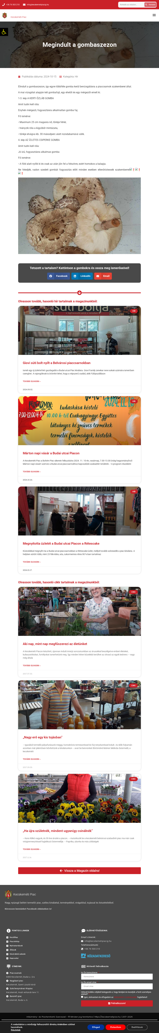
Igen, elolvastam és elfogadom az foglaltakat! (115, 997)
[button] (154, 15)
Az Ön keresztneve (89, 973)
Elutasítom (115, 1027)
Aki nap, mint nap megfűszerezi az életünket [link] (55, 644)
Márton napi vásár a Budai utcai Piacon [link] (51, 453)
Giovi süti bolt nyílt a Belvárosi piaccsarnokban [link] (57, 363)
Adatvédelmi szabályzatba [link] (125, 997)
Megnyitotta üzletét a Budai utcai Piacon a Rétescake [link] (61, 543)
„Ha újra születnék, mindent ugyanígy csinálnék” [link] (58, 831)
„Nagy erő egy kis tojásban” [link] (42, 737)
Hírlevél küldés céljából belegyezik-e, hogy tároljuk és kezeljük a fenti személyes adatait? (116, 993)
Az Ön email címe (89, 982)
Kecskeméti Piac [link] (18, 17)
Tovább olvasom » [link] (32, 381)
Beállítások (137, 1027)
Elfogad (96, 1027)
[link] (4, 32)
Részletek (15, 1030)
